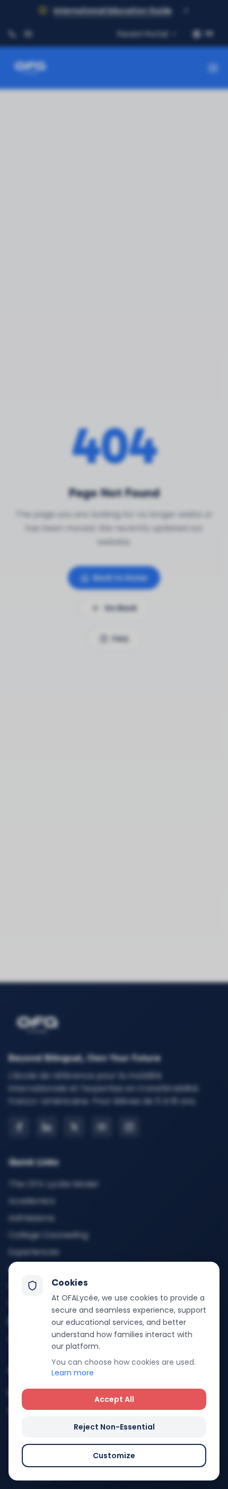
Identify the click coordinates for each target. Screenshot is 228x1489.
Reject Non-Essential (114, 1427)
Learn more (72, 1372)
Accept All (114, 1399)
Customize (114, 1455)
